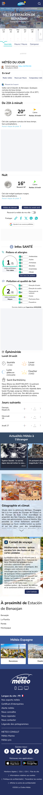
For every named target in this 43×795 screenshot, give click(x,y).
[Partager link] (15, 218)
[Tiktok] (36, 751)
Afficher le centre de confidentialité (22, 783)
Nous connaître (8, 712)
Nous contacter (8, 720)
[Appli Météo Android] (30, 763)
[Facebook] (6, 751)
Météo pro (6, 739)
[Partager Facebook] (20, 218)
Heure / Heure (20, 44)
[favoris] (38, 16)
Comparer (34, 44)
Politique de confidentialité (13, 779)
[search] (39, 4)
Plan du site (34, 771)
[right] (41, 34)
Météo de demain (10, 207)
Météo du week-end (32, 207)
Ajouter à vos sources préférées (23, 224)
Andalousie (15, 8)
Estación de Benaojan (31, 8)
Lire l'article (32, 591)
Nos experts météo (10, 699)
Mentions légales (10, 771)
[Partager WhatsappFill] (36, 218)
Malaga (22, 8)
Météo (2, 8)
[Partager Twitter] (26, 218)
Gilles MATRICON (24, 66)
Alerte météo (7, 708)
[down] (21, 530)
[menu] (4, 4)
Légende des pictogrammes (15, 724)
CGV (26, 771)
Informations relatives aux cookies (22, 775)
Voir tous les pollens (27, 275)
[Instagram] (24, 751)
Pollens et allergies (16, 252)
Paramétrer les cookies (33, 779)
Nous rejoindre (8, 716)
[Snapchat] (18, 751)
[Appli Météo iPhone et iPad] (13, 763)
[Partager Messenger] (31, 218)
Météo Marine (8, 735)
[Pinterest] (30, 751)
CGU (20, 771)
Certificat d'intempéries (12, 703)
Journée (7, 44)
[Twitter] (12, 751)
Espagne (8, 8)
